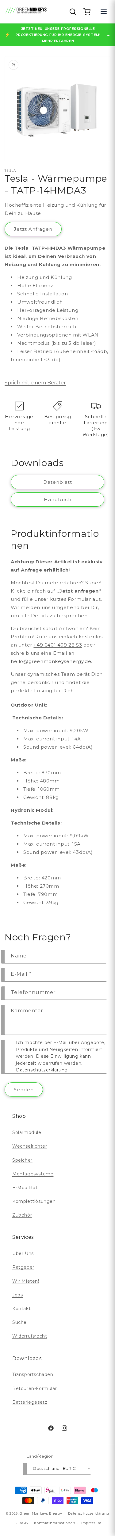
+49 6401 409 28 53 (57, 645)
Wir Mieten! (25, 1281)
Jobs (17, 1295)
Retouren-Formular (34, 1388)
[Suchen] (72, 11)
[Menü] (103, 11)
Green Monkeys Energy (41, 1513)
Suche (19, 1322)
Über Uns (23, 1253)
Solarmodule (26, 1132)
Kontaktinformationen (54, 1523)
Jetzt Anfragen (33, 229)
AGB (24, 1523)
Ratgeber (23, 1267)
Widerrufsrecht (29, 1336)
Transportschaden (32, 1374)
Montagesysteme (32, 1174)
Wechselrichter (29, 1146)
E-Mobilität (25, 1187)
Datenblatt (57, 482)
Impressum (91, 1523)
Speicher (22, 1160)
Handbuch (57, 499)
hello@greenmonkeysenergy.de (51, 661)
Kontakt (21, 1308)
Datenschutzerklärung (42, 1070)
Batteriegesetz (29, 1402)
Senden (24, 1089)
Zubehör (22, 1215)
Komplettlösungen (34, 1201)
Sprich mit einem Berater (35, 383)
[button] (86, 11)
